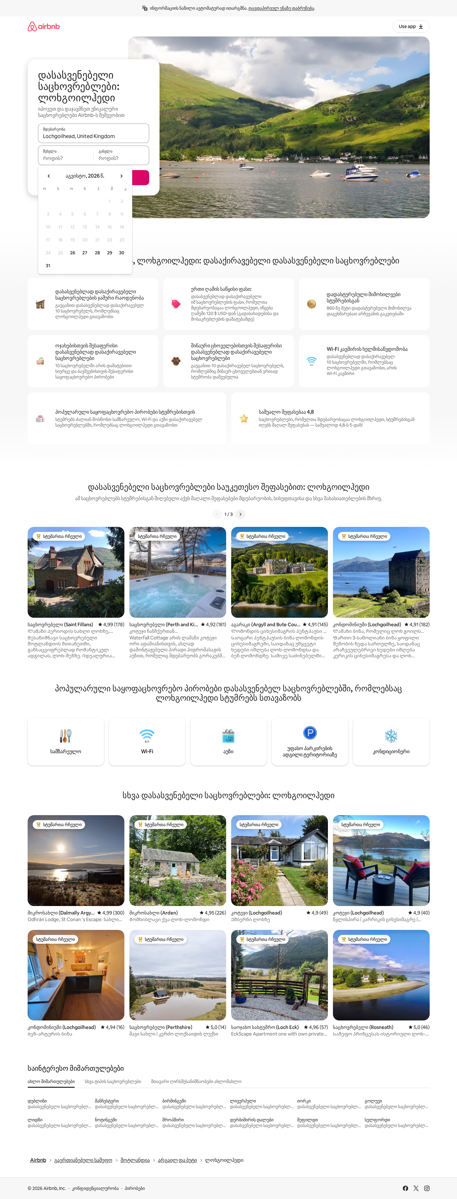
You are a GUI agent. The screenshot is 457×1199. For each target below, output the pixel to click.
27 (84, 253)
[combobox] (93, 136)
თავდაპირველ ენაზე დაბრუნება (281, 8)
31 (48, 265)
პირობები (135, 1188)
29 (109, 253)
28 (97, 253)
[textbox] (66, 158)
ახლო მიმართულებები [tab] (51, 1081)
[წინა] (217, 514)
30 (121, 253)
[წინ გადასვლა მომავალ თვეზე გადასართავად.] (121, 176)
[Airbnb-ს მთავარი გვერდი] (44, 26)
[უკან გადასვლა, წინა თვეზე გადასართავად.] (49, 176)
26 (72, 253)
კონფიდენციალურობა (95, 1188)
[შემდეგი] (240, 514)
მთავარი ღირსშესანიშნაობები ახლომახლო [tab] (196, 1081)
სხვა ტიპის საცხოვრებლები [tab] (113, 1081)
